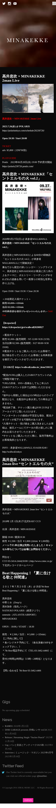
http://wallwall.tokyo (12, 451)
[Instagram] (9, 3)
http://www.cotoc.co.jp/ (41, 561)
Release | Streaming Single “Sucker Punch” (25, 737)
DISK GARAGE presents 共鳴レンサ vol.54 (26, 730)
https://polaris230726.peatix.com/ (17, 166)
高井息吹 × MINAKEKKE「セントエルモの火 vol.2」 (27, 176)
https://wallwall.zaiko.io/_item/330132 (34, 367)
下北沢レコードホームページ (17, 565)
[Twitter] (4, 3)
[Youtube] (15, 3)
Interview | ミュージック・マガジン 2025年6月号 (29, 752)
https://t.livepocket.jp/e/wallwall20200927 (23, 327)
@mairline (42, 776)
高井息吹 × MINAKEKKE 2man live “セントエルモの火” (28, 462)
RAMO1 (9, 726)
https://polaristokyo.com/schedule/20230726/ (23, 130)
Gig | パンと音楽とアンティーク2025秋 (24, 745)
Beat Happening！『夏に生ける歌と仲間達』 (26, 575)
